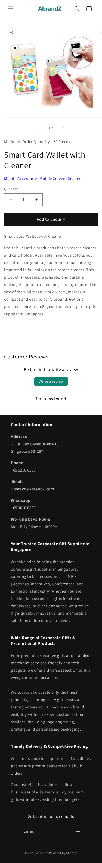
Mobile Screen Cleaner (60, 178)
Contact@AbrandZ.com (32, 488)
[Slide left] (39, 128)
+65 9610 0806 (23, 507)
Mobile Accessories (21, 178)
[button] (11, 9)
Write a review (51, 381)
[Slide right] (63, 128)
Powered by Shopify (63, 853)
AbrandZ (42, 853)
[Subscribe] (78, 831)
